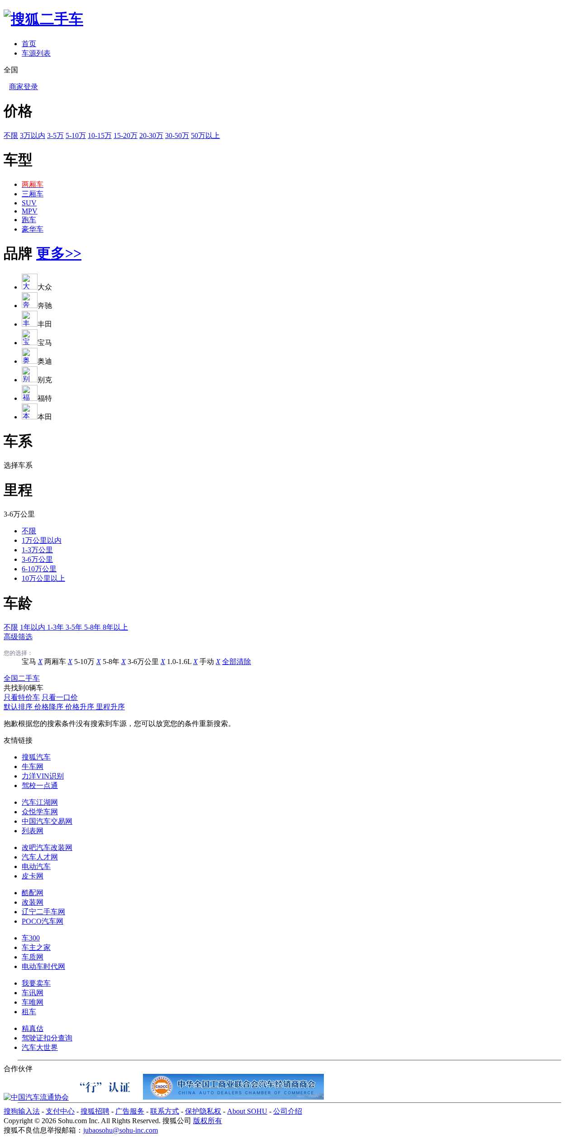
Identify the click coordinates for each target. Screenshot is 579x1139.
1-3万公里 (37, 550)
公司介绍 (287, 1111)
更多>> (58, 253)
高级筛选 (18, 637)
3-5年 (75, 627)
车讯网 (32, 993)
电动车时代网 (43, 966)
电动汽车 (36, 866)
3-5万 (55, 135)
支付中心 (60, 1111)
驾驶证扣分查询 (47, 1038)
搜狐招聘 (95, 1111)
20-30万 (151, 135)
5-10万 (76, 135)
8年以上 (115, 627)
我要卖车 (36, 983)
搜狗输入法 (22, 1111)
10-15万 (100, 135)
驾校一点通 (40, 785)
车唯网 (32, 1002)
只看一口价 (60, 697)
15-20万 (126, 135)
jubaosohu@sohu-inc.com (120, 1130)
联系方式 (164, 1111)
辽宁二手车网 (43, 912)
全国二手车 (22, 678)
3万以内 (32, 135)
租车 (29, 1012)
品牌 (18, 253)
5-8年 (93, 627)
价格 (18, 111)
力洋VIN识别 (43, 776)
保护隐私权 (203, 1111)
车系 (18, 441)
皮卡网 (32, 876)
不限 (11, 135)
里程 (18, 490)
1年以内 (33, 627)
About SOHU (247, 1111)
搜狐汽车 (36, 757)
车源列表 (36, 53)
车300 (31, 938)
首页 (29, 43)
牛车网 (32, 766)
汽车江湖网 (40, 802)
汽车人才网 (40, 857)
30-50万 (177, 135)
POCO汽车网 (42, 921)
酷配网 (32, 893)
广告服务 (129, 1111)
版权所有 (207, 1121)
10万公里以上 (43, 578)
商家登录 (23, 86)
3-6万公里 (37, 559)
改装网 (32, 902)
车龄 (18, 603)
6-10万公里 (39, 569)
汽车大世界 (40, 1047)
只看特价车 (22, 697)
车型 (18, 160)
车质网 (32, 957)
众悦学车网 (40, 812)
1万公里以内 (42, 540)
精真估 (32, 1028)
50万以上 (205, 135)
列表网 (32, 831)
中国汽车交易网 (47, 821)
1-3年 (56, 627)
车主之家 (36, 947)
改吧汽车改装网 (47, 847)
